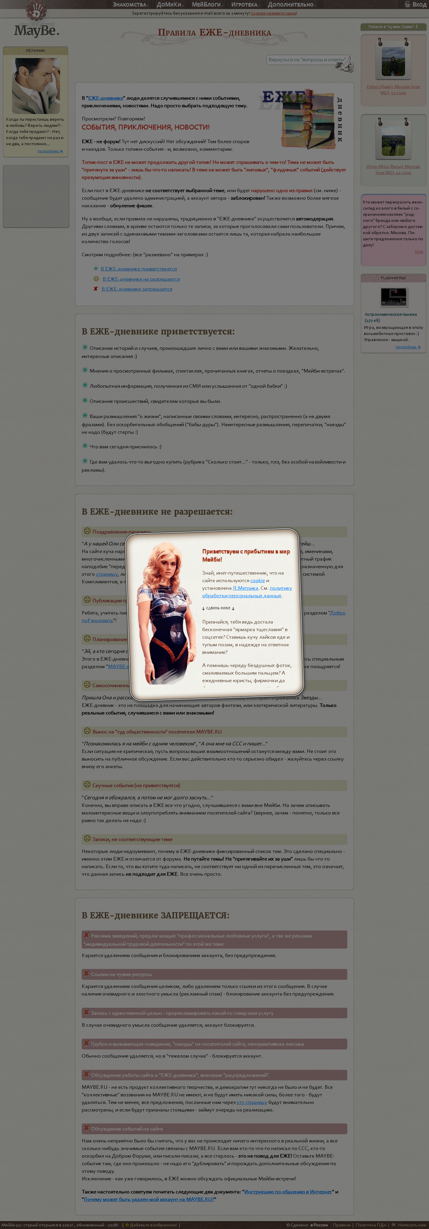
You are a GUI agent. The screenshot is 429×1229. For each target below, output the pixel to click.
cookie (257, 580)
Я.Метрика (245, 588)
